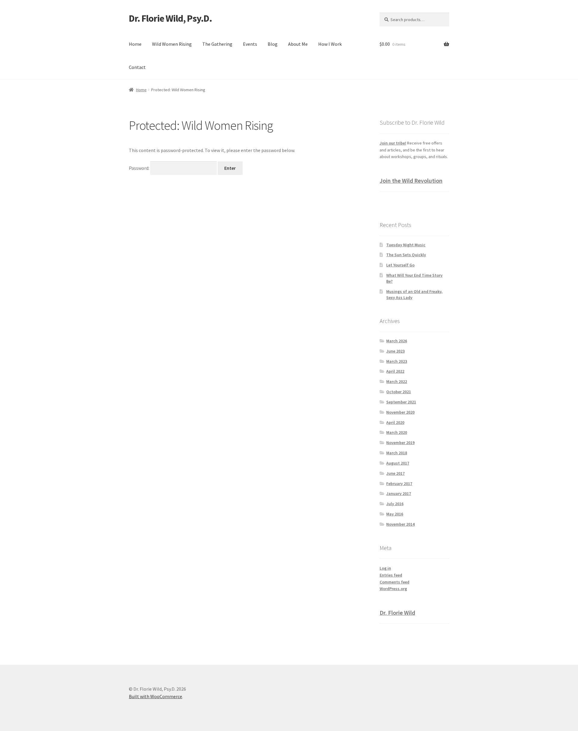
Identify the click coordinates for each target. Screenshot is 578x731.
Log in (385, 568)
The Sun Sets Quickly (406, 254)
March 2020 (396, 432)
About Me (298, 44)
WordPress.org (393, 588)
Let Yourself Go (400, 265)
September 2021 (401, 402)
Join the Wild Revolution (411, 180)
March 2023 (396, 361)
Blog (273, 44)
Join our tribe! (393, 143)
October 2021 (398, 391)
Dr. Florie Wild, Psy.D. (170, 18)
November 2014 (400, 524)
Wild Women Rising (172, 44)
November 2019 (400, 442)
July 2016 (394, 503)
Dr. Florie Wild (397, 612)
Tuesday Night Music (405, 244)
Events (250, 44)
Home (135, 44)
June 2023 (395, 351)
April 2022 (395, 371)
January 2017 (398, 493)
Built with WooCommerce (155, 696)
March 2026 (396, 341)
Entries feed (391, 575)
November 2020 (400, 412)
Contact (137, 67)
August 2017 (397, 463)
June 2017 (395, 473)
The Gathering (217, 44)
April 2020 (395, 422)
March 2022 (396, 381)
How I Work (330, 44)
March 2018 (396, 453)
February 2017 (399, 483)
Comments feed (394, 582)
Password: (139, 168)
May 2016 (394, 514)
